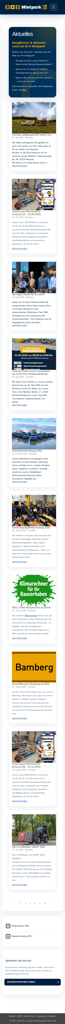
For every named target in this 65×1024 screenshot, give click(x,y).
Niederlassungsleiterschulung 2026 (31, 527)
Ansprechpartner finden (21, 982)
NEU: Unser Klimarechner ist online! (31, 607)
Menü (53, 7)
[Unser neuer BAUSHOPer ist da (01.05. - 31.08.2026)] (34, 194)
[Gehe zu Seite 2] (45, 903)
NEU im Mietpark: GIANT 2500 (28, 847)
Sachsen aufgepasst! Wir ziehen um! (31, 135)
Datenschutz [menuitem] (29, 1016)
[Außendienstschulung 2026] (34, 433)
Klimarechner (31, 615)
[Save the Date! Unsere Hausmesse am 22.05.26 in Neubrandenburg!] (34, 354)
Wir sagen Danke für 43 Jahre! (28, 294)
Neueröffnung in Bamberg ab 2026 (30, 684)
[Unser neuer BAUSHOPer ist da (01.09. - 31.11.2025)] (34, 747)
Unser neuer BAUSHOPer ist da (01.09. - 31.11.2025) (26, 765)
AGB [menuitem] (20, 1016)
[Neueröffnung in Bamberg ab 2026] (34, 667)
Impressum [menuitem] (42, 1016)
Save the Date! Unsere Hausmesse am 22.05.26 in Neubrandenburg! (31, 372)
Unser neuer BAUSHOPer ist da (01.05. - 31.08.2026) (26, 213)
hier (24, 90)
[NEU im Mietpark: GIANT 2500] (34, 830)
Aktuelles (29, 138)
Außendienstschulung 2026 (27, 450)
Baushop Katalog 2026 (21, 936)
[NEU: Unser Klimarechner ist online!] (34, 590)
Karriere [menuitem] (52, 1016)
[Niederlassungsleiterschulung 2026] (34, 510)
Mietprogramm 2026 (20, 926)
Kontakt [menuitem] (12, 1016)
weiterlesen (19, 166)
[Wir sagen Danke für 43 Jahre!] (34, 277)
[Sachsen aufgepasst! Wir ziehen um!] (34, 118)
